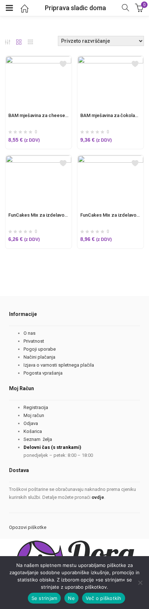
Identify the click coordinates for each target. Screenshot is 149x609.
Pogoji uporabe (40, 349)
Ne (71, 598)
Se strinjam (44, 598)
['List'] (30, 43)
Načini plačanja (39, 357)
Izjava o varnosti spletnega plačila (59, 365)
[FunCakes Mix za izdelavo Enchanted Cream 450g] (110, 159)
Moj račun (34, 415)
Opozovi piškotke (27, 527)
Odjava (31, 423)
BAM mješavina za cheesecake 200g (48, 115)
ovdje (97, 497)
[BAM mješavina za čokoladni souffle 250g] (110, 60)
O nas (29, 333)
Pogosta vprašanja (43, 373)
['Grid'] (18, 43)
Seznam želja (38, 439)
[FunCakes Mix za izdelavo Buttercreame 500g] (38, 159)
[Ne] (140, 582)
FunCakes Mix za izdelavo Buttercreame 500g (57, 215)
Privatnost (34, 341)
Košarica (33, 431)
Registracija (36, 407)
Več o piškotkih (104, 598)
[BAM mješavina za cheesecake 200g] (38, 60)
